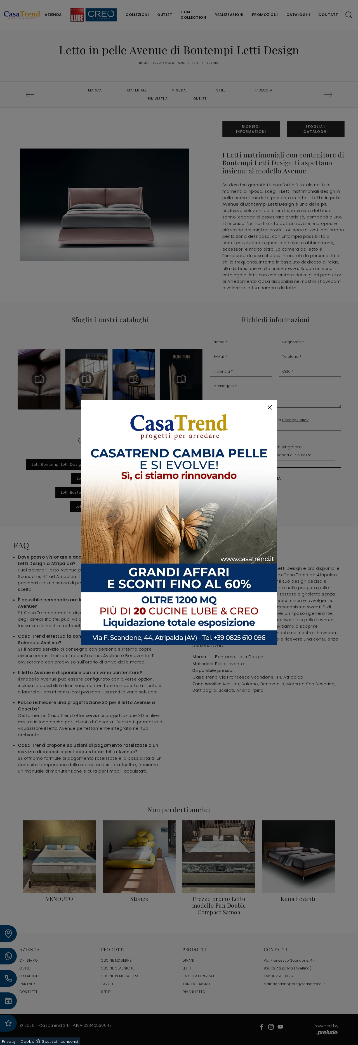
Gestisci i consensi (59, 1041)
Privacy (9, 1041)
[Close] (269, 407)
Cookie (27, 1041)
